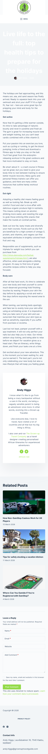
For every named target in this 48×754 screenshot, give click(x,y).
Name (8, 631)
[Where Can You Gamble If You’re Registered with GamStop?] (24, 577)
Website (8, 646)
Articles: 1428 (24, 457)
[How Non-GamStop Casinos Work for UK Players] (24, 502)
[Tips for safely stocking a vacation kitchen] (24, 541)
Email (8, 638)
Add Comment (11, 655)
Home (32, 78)
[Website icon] (26, 451)
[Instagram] (7, 727)
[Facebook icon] (21, 451)
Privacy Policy (24, 719)
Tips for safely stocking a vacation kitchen (23, 557)
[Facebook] (4, 727)
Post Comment (11, 687)
